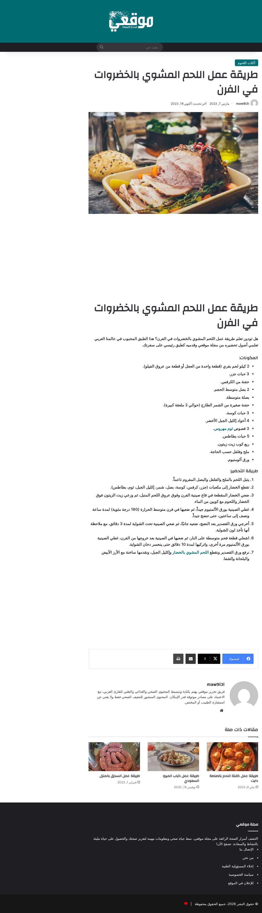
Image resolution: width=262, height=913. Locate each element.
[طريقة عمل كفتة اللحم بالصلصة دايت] (232, 756)
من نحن (248, 858)
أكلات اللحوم (246, 63)
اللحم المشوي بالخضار (190, 552)
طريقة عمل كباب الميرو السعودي (181, 778)
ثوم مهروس (223, 428)
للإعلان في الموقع (241, 883)
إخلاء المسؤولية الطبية (238, 866)
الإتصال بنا (246, 849)
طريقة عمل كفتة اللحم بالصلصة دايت (234, 778)
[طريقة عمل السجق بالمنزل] (114, 756)
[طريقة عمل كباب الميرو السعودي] (173, 756)
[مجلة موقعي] (131, 21)
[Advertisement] (173, 257)
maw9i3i (242, 103)
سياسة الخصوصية (241, 874)
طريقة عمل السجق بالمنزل (120, 776)
